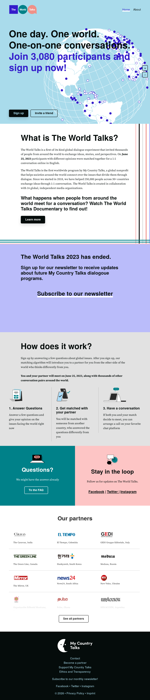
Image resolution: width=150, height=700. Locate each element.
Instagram (128, 491)
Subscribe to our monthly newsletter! (75, 679)
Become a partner (75, 662)
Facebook (96, 491)
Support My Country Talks (75, 667)
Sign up (18, 113)
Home (126, 9)
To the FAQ (36, 490)
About (137, 9)
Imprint (91, 693)
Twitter (113, 491)
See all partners (73, 619)
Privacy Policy (75, 693)
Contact (75, 658)
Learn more (33, 219)
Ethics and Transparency (75, 671)
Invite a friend (44, 113)
